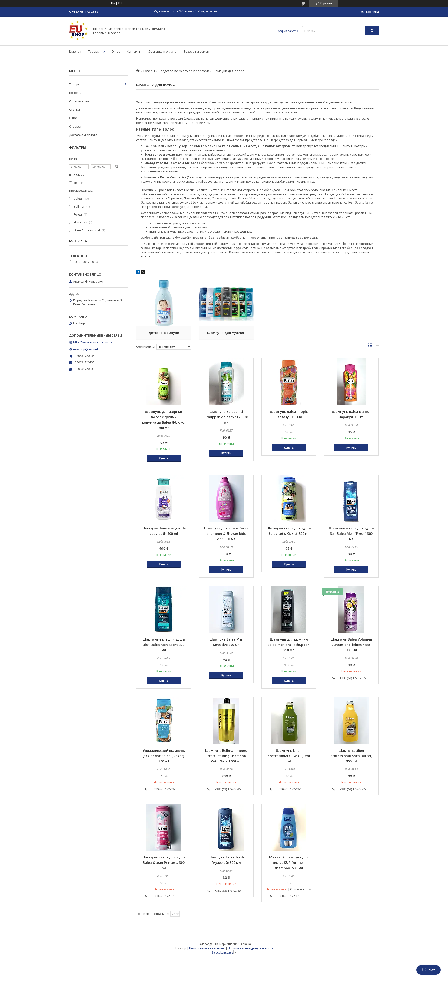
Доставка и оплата (162, 51)
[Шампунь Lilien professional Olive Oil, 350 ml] (289, 720)
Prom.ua (245, 944)
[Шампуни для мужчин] (226, 303)
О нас (116, 51)
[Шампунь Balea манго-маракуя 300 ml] (351, 381)
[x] (143, 273)
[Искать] (372, 30)
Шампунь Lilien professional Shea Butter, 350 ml (351, 755)
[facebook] (138, 273)
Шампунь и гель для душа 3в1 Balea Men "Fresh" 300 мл (351, 533)
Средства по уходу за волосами (183, 71)
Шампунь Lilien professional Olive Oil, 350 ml (289, 755)
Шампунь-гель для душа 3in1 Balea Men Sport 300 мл (164, 644)
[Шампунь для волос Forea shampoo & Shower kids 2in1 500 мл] (226, 498)
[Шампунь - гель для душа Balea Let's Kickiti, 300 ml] (289, 498)
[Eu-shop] (78, 39)
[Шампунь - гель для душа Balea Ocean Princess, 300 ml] (163, 827)
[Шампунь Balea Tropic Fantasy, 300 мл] (289, 381)
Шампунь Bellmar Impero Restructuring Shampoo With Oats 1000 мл (226, 755)
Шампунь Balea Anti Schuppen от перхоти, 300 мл (226, 417)
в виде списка (377, 346)
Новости (75, 93)
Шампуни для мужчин (226, 332)
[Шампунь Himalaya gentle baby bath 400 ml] (163, 498)
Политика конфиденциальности (250, 948)
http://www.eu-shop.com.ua (92, 342)
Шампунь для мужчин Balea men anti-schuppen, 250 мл (288, 644)
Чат (432, 970)
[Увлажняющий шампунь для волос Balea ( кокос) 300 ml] (163, 720)
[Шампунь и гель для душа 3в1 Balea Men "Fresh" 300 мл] (351, 498)
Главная (75, 51)
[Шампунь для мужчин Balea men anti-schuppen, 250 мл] (289, 609)
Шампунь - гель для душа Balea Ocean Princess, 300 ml (164, 862)
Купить (163, 458)
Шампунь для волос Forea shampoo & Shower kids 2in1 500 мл (226, 533)
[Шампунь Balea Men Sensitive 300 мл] (226, 609)
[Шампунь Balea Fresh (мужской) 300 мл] (226, 827)
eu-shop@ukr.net (85, 349)
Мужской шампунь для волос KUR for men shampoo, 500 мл (288, 862)
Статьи (74, 109)
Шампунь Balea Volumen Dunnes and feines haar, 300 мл (351, 644)
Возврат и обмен (196, 51)
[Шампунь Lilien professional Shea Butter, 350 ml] (351, 720)
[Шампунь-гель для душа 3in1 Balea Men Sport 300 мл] (163, 609)
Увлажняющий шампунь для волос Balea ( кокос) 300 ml (164, 755)
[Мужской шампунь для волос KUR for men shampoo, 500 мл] (289, 827)
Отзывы (75, 126)
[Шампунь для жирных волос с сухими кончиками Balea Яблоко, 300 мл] (163, 381)
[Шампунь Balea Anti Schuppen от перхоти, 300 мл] (226, 381)
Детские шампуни (163, 332)
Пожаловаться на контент (207, 948)
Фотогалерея (79, 101)
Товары (94, 51)
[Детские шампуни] (163, 303)
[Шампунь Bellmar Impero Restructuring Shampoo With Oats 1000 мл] (226, 720)
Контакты (134, 51)
